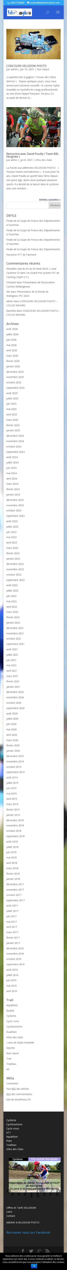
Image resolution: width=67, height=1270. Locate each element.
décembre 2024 (15, 435)
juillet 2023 (12, 526)
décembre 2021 (15, 628)
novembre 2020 (15, 697)
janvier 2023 (13, 558)
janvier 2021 (13, 686)
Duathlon (11, 1032)
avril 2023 (11, 542)
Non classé (43, 69)
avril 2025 (11, 414)
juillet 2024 (12, 462)
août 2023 (12, 521)
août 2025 (12, 393)
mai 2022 (11, 601)
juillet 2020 (12, 718)
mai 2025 (11, 409)
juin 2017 (11, 916)
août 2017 (12, 905)
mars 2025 (12, 419)
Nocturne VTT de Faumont (21, 254)
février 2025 (13, 425)
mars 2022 (12, 612)
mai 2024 (11, 473)
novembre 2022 (15, 569)
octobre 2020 (13, 702)
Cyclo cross (12, 1021)
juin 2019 (11, 788)
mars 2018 (12, 868)
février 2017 (13, 937)
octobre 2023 (13, 510)
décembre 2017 (15, 884)
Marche (10, 1047)
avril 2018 (11, 863)
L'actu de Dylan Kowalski (20, 1042)
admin (14, 69)
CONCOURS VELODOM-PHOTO (26, 66)
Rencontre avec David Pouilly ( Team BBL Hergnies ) (32, 155)
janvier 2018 (13, 878)
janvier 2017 (13, 943)
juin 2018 (11, 852)
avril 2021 (11, 670)
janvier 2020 (13, 750)
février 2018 (13, 873)
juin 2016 (11, 980)
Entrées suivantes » (50, 199)
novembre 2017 (15, 889)
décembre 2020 (15, 692)
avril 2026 (11, 350)
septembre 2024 (15, 451)
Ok (34, 1266)
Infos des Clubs (14, 1149)
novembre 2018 (15, 825)
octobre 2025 (13, 382)
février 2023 (13, 553)
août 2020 (12, 713)
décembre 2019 (15, 756)
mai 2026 (11, 345)
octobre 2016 (13, 959)
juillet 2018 (12, 847)
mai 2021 (11, 665)
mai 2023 (11, 537)
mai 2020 (11, 729)
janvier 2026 (13, 366)
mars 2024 (12, 483)
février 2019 (13, 809)
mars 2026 (12, 355)
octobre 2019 (13, 766)
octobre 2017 (13, 895)
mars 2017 (12, 932)
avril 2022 (11, 606)
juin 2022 (11, 596)
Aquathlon (12, 1005)
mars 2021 (12, 676)
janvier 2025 (13, 430)
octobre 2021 (13, 638)
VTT (8, 1132)
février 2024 (13, 489)
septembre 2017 (15, 900)
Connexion (12, 1083)
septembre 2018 (15, 836)
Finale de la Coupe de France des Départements (33, 249)
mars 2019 (12, 804)
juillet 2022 (12, 590)
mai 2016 (11, 985)
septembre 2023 (15, 515)
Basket (10, 1010)
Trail (8, 1058)
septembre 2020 (15, 708)
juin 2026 (11, 339)
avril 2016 (11, 991)
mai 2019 (11, 793)
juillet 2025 (12, 398)
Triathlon (11, 1064)
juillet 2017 (12, 911)
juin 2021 (11, 660)
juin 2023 (11, 532)
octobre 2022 (13, 574)
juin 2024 (11, 467)
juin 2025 (11, 403)
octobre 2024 (13, 446)
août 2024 (12, 457)
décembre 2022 (15, 563)
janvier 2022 (13, 622)
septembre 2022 (15, 580)
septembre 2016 (15, 964)
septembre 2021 (15, 644)
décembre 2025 (15, 371)
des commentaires (19, 1094)
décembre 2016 (15, 948)
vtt (7, 1069)
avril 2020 (11, 734)
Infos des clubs (43, 160)
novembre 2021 (15, 633)
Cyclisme (11, 1015)
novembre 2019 (15, 761)
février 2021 (13, 681)
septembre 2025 (15, 387)
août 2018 (12, 841)
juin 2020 (11, 724)
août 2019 (12, 777)
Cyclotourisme (14, 1026)
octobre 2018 (13, 830)
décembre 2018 (15, 820)
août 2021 (12, 649)
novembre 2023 (15, 505)
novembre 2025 (15, 377)
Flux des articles (17, 1088)
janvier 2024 (13, 494)
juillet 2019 (12, 782)
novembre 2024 (15, 441)
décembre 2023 (15, 500)
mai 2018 (11, 857)
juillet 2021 (12, 654)
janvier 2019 (13, 815)
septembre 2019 (15, 772)
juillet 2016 (12, 975)
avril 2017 (11, 926)
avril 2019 (11, 798)
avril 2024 (11, 478)
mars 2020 (12, 740)
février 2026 (13, 361)
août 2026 (12, 329)
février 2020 (13, 745)
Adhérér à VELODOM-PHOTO (22, 1222)
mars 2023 (12, 548)
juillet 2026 (12, 334)
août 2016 (12, 969)
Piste (9, 1140)
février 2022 (13, 617)
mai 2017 (11, 921)
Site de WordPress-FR (18, 1099)
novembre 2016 (15, 953)
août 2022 (12, 585)
